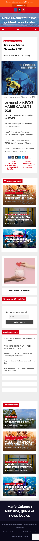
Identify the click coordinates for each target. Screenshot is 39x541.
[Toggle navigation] (18, 29)
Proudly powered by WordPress (12, 524)
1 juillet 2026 (12, 492)
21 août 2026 (12, 425)
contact (26, 536)
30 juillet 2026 (13, 470)
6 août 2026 (12, 447)
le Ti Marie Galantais (29, 532)
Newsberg (31, 524)
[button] (32, 29)
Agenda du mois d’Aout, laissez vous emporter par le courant (19, 220)
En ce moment (22, 190)
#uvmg (27, 56)
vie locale (18, 41)
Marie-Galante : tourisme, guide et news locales (19, 511)
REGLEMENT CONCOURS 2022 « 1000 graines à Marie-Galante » (13, 165)
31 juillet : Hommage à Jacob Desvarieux (27, 164)
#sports (21, 56)
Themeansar (19, 527)
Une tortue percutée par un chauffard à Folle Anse (19, 422)
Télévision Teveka (16, 536)
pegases (23, 425)
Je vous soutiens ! (20, 5)
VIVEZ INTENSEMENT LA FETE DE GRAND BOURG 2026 (19, 198)
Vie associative (8, 41)
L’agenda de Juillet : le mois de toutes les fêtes (19, 240)
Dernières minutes (10, 190)
